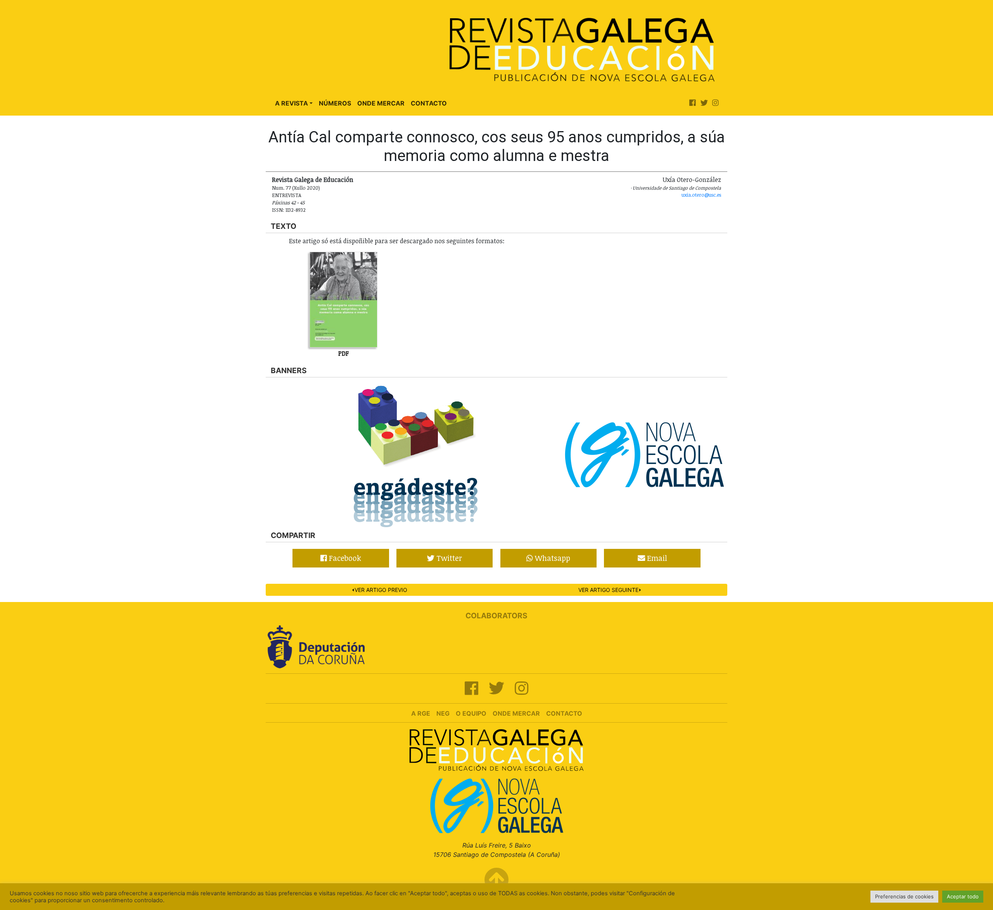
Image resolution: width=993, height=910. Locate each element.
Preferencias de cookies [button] (904, 896)
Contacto (429, 103)
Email (656, 558)
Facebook (344, 558)
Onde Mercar (381, 103)
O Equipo (471, 713)
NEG (443, 713)
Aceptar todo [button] (963, 896)
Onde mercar (516, 713)
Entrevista (286, 195)
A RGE (420, 713)
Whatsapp (551, 558)
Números (335, 103)
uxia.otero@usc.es (701, 194)
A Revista (291, 103)
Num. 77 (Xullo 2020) (296, 187)
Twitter (448, 558)
